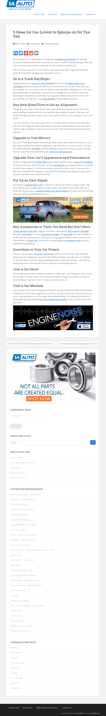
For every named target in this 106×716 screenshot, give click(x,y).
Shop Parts (52, 14)
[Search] (93, 442)
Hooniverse (15, 668)
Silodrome (14, 683)
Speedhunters (16, 688)
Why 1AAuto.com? (18, 478)
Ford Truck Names (18, 530)
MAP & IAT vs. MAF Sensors (22, 560)
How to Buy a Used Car (20, 545)
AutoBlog (14, 647)
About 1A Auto (16, 457)
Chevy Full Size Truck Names (22, 509)
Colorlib (79, 713)
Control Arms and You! (19, 514)
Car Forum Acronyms (19, 504)
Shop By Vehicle (17, 472)
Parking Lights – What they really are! (25, 580)
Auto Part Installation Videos (22, 462)
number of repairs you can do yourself (52, 191)
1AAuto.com (39, 14)
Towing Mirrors (16, 610)
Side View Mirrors (17, 590)
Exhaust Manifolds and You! (22, 520)
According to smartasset (65, 59)
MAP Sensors (16, 565)
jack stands (26, 234)
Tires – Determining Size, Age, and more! (27, 605)
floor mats (68, 234)
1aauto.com (32, 240)
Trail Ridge (36, 148)
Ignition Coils (15, 555)
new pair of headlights (83, 162)
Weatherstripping (17, 621)
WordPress (95, 713)
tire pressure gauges (50, 234)
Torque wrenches (20, 231)
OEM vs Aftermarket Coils (21, 570)
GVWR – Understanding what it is (24, 535)
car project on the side (43, 254)
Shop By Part (15, 467)
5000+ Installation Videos (71, 14)
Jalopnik (13, 673)
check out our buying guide (61, 151)
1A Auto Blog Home (51, 44)
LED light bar (58, 165)
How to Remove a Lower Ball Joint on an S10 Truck (32, 550)
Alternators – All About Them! (22, 499)
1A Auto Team (34, 44)
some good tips (48, 99)
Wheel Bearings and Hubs (21, 626)
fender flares (41, 162)
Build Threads (16, 652)
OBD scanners (73, 231)
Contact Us (91, 14)
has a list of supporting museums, (53, 299)
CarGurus (14, 658)
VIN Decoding (16, 616)
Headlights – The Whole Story (22, 540)
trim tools (33, 231)
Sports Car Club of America (43, 83)
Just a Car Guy (16, 678)
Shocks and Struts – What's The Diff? (25, 585)
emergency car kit (73, 240)
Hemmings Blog (17, 663)
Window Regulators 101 (20, 631)
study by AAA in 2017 (34, 185)
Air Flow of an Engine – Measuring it (25, 494)
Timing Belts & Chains (19, 600)
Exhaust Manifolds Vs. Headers (23, 525)
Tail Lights (14, 595)
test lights (85, 231)
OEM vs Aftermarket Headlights (23, 575)
